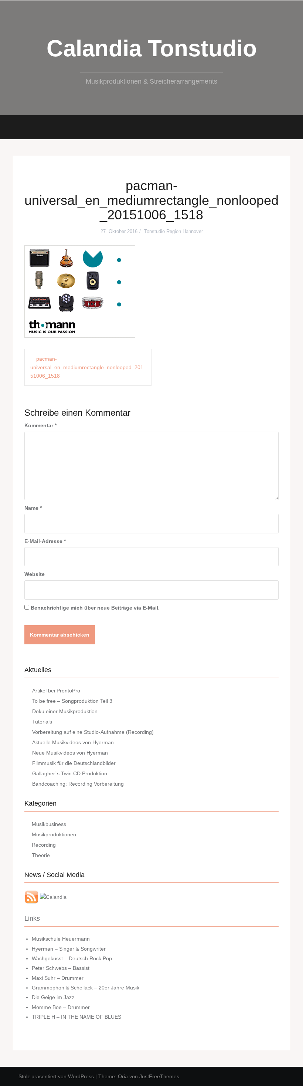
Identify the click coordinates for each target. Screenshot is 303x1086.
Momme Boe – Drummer (61, 1007)
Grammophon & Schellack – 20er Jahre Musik (85, 988)
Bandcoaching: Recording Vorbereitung (78, 784)
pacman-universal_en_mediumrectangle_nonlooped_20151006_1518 (86, 367)
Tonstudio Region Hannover (173, 231)
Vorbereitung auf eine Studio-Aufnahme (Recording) (93, 732)
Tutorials (42, 722)
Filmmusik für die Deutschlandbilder (74, 763)
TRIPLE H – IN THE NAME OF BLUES (76, 1017)
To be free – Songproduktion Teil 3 (72, 701)
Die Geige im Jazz (53, 997)
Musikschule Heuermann (61, 939)
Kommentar (40, 425)
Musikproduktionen (54, 834)
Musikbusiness (49, 824)
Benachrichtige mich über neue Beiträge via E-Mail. (95, 608)
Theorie (41, 855)
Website (34, 574)
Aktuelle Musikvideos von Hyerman (73, 742)
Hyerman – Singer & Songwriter (69, 949)
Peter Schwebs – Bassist (60, 968)
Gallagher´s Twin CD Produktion (69, 773)
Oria (123, 1076)
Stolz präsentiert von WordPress (56, 1076)
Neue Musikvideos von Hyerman (70, 753)
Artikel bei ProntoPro (56, 691)
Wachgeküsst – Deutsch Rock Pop (72, 958)
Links (32, 918)
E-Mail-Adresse (45, 541)
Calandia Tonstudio (152, 48)
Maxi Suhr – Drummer (58, 978)
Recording (44, 845)
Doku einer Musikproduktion (65, 711)
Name (33, 508)
